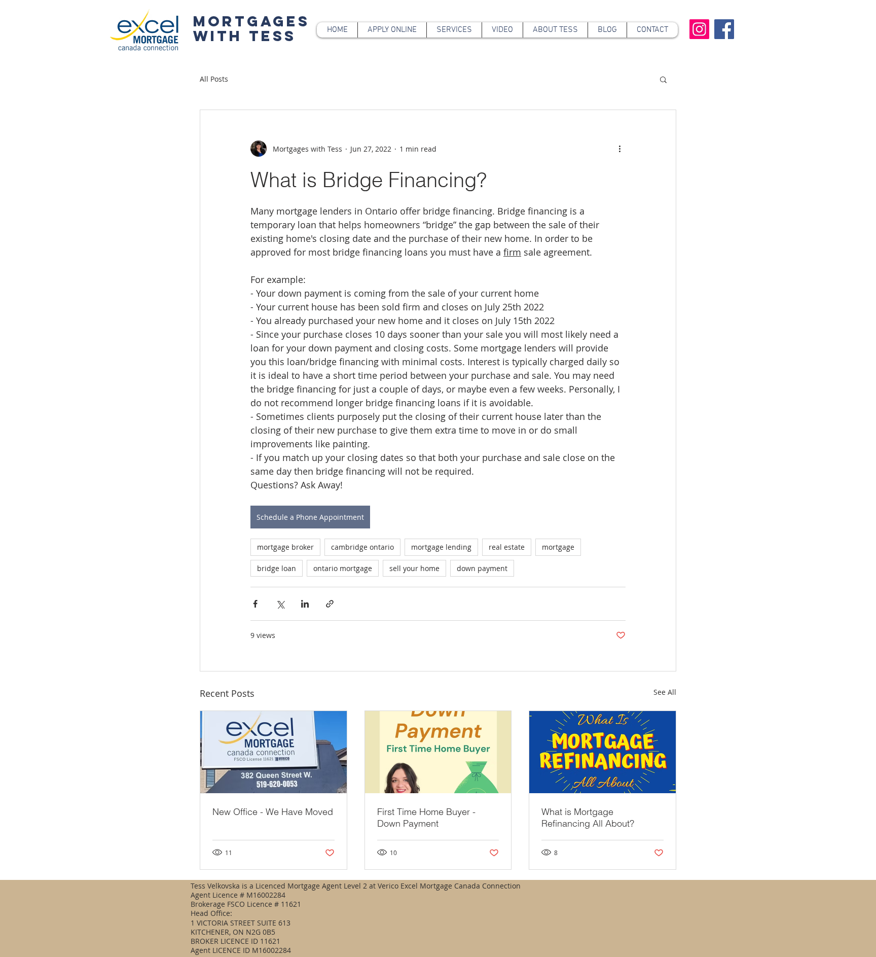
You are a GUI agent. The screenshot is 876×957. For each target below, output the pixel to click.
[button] (663, 79)
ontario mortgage (342, 568)
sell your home (414, 568)
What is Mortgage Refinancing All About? (587, 817)
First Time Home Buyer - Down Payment (426, 817)
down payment (482, 568)
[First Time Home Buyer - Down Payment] (438, 752)
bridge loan (276, 568)
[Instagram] (699, 29)
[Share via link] (330, 604)
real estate (507, 547)
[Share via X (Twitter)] (280, 604)
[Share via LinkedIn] (305, 604)
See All (664, 692)
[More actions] (619, 149)
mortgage (558, 547)
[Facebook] (724, 29)
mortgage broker (285, 547)
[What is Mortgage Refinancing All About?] (602, 752)
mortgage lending (441, 547)
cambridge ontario (362, 547)
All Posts (214, 79)
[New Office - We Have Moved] (273, 752)
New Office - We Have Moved (272, 812)
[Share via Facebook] (255, 604)
